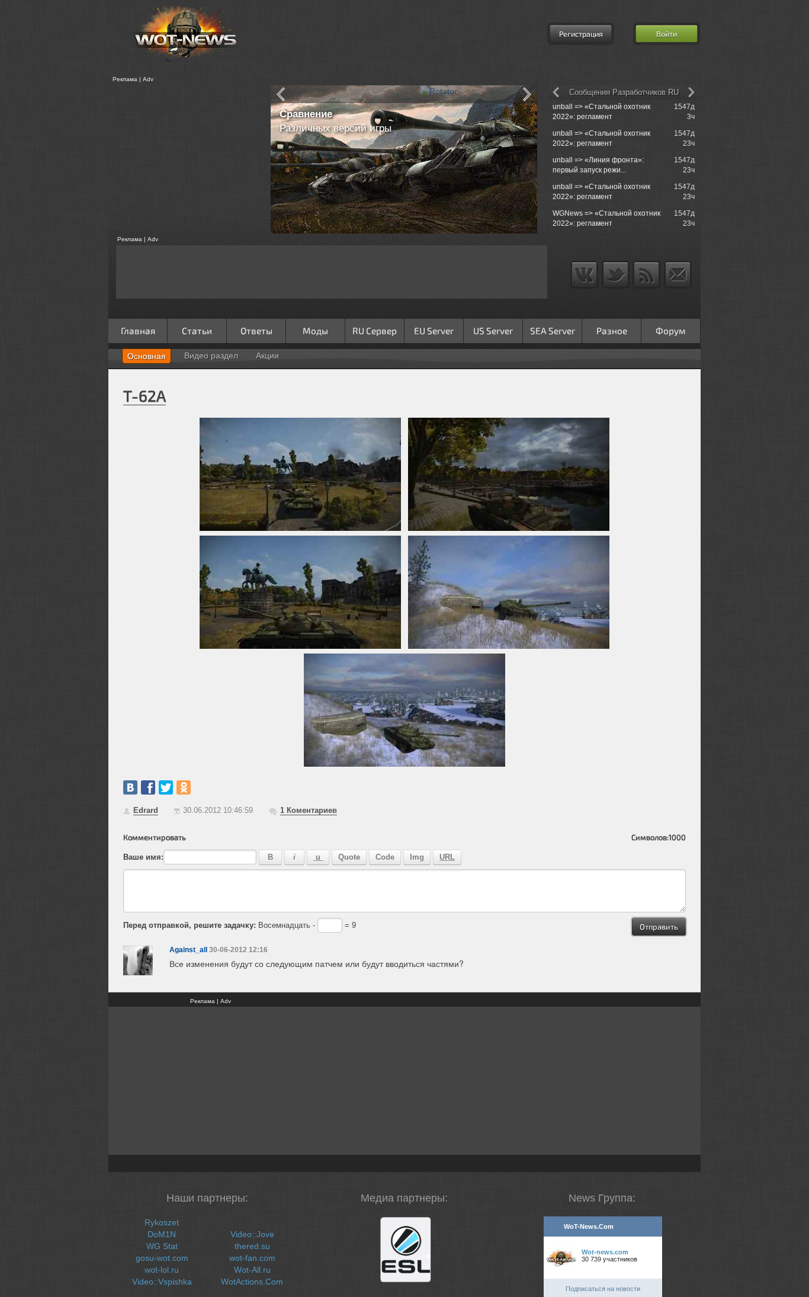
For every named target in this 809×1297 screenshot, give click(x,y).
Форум (671, 330)
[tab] (146, 356)
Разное (611, 330)
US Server (493, 330)
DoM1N (161, 1234)
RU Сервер (374, 330)
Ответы (256, 330)
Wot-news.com (605, 1252)
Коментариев (308, 810)
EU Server (434, 330)
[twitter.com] (166, 787)
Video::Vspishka (162, 1281)
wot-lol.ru (162, 1269)
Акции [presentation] (267, 355)
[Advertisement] (185, 159)
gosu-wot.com (162, 1258)
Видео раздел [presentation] (211, 355)
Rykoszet (162, 1222)
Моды (315, 330)
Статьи (197, 330)
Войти (666, 34)
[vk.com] (130, 787)
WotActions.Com (252, 1281)
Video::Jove (252, 1234)
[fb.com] (148, 787)
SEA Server (552, 330)
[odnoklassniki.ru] (183, 787)
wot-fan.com (252, 1258)
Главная (138, 330)
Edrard (145, 810)
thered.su (252, 1246)
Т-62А (144, 395)
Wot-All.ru (252, 1269)
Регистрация (581, 34)
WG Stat (162, 1246)
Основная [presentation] (146, 356)
